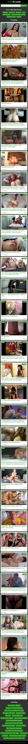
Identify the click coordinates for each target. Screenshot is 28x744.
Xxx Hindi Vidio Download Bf (14, 730)
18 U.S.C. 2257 (21, 742)
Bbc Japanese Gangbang (14, 728)
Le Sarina (5, 735)
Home (4, 742)
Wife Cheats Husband (20, 718)
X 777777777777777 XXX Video (10, 733)
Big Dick (18, 12)
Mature (19, 17)
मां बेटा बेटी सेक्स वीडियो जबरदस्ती (14, 720)
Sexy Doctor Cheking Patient (14, 723)
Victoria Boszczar (17, 715)
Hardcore (12, 12)
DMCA (13, 742)
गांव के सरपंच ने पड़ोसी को (14, 705)
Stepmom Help (20, 713)
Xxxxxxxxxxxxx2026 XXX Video (14, 710)
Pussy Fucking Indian (8, 725)
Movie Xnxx (23, 733)
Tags (8, 742)
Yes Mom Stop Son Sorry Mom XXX (14, 738)
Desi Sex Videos (21, 725)
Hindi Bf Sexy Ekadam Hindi (17, 735)
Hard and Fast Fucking (18, 14)
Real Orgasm (6, 14)
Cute (23, 12)
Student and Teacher (7, 718)
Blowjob (5, 12)
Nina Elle (8, 715)
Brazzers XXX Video (9, 713)
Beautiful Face (11, 17)
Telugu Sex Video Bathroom (14, 708)
